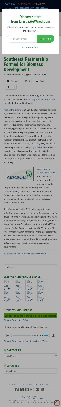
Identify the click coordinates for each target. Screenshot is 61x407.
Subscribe (46, 38)
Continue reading (30, 47)
